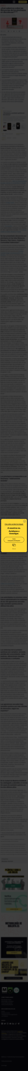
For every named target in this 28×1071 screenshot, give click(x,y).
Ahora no (14, 548)
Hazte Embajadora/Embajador (14, 539)
